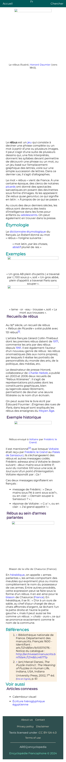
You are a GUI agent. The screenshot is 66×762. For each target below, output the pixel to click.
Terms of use (33, 737)
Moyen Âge (46, 410)
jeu (29, 142)
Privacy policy (25, 726)
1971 (55, 341)
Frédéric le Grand (36, 452)
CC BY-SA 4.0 (48, 732)
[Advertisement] (33, 105)
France (38, 597)
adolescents (29, 215)
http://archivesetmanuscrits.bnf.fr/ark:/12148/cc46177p (36, 656)
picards (11, 186)
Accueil (8, 3)
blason (10, 597)
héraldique (17, 574)
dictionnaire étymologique (28, 231)
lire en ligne (23, 678)
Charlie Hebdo (38, 373)
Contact (40, 719)
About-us (27, 719)
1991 (18, 347)
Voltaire (33, 439)
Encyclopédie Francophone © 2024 (33, 753)
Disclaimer (42, 726)
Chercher (57, 3)
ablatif (17, 247)
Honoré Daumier (40, 64)
